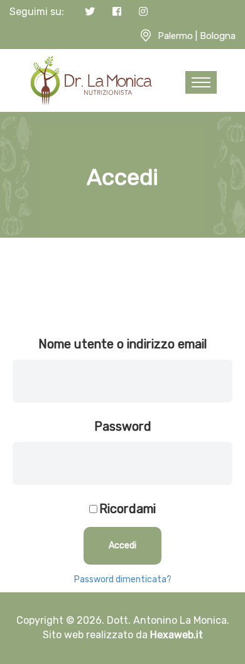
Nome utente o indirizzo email (122, 343)
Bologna (218, 36)
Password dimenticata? (123, 579)
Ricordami (127, 508)
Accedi (122, 545)
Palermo (175, 36)
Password (122, 426)
